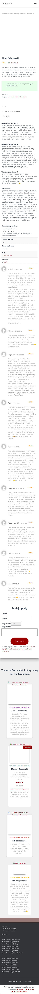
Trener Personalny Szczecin (10, 967)
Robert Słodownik (19, 841)
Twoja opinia (6, 627)
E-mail (4, 619)
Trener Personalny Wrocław (10, 969)
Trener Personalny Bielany (10, 946)
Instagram (14, 931)
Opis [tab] (4, 106)
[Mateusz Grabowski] (19, 753)
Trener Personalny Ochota (10, 951)
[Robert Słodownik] (19, 823)
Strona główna (5, 13)
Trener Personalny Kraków (10, 962)
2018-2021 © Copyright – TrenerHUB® (19, 981)
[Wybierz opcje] (29, 803)
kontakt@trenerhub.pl (9, 929)
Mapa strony (6, 934)
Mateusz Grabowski (19, 769)
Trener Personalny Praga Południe (12, 953)
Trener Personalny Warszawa (17, 13)
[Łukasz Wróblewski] (19, 692)
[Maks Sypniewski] (19, 868)
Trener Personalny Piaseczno (11, 972)
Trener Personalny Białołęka (10, 944)
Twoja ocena (6, 624)
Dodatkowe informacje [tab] (11, 111)
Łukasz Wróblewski (19, 711)
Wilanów (5, 262)
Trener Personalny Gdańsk (10, 960)
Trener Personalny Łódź (9, 965)
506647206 (19, 782)
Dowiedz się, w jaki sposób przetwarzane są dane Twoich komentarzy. (18, 649)
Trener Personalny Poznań (10, 958)
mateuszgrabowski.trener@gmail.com (19, 789)
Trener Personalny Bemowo (10, 941)
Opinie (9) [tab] (6, 116)
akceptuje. (19, 989)
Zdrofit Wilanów (7, 255)
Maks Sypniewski (19, 881)
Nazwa (4, 613)
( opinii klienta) (13, 62)
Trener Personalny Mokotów (10, 948)
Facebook (6, 931)
